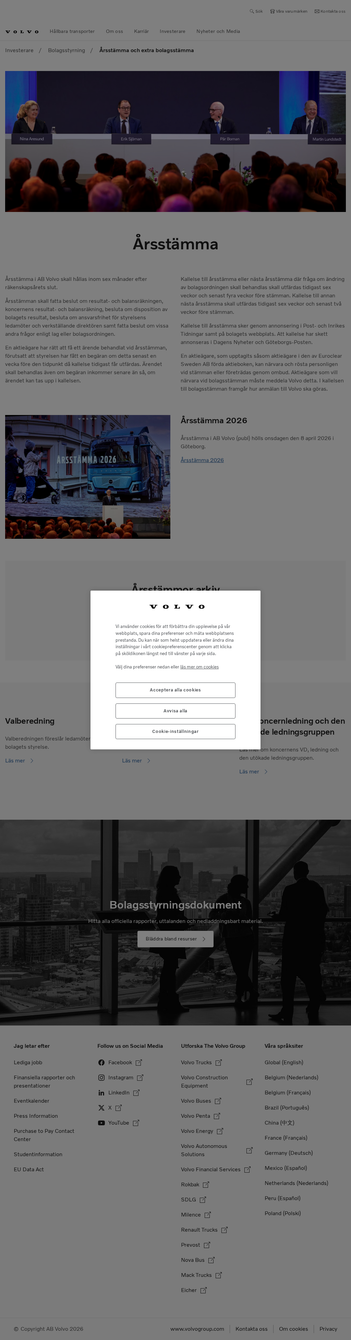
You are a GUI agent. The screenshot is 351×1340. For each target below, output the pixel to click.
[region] (175, 670)
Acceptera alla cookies (175, 689)
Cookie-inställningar (175, 731)
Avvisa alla (175, 710)
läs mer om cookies (199, 666)
